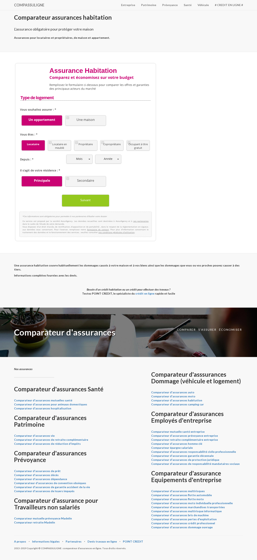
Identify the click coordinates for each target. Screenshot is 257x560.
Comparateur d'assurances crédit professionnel (183, 523)
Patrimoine (148, 5)
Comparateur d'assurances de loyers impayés (44, 491)
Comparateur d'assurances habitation (176, 400)
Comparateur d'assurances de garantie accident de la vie (52, 487)
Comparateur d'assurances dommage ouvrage (182, 527)
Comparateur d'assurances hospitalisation (42, 408)
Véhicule (203, 5)
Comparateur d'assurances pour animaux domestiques (50, 404)
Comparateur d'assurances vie (34, 435)
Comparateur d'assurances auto (172, 392)
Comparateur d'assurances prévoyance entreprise (184, 435)
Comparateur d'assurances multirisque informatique (186, 511)
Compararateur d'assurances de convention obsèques (50, 483)
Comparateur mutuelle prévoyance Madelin (43, 518)
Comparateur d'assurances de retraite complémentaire (51, 439)
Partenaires (74, 541)
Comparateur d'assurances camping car (177, 404)
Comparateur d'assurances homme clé (176, 443)
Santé (188, 5)
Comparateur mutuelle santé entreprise (178, 431)
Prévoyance (170, 5)
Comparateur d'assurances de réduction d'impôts (47, 443)
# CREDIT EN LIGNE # (229, 5)
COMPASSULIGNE (29, 5)
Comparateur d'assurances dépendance (40, 479)
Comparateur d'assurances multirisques (178, 491)
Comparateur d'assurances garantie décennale (182, 455)
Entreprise (128, 5)
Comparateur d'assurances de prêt (37, 471)
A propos (20, 541)
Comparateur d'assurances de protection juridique (185, 459)
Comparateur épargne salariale (172, 447)
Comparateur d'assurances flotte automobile (181, 495)
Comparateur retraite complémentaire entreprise (184, 439)
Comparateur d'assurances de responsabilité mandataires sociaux (195, 463)
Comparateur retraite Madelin (34, 522)
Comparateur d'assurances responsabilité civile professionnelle (193, 451)
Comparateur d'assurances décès (36, 475)
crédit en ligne (144, 293)
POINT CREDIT (133, 541)
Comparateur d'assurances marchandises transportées (188, 507)
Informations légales (46, 541)
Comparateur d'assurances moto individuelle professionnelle (192, 503)
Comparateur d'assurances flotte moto (177, 499)
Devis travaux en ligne (102, 541)
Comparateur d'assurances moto (173, 396)
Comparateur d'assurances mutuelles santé (43, 400)
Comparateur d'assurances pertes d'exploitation (184, 519)
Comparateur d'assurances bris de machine (180, 515)
